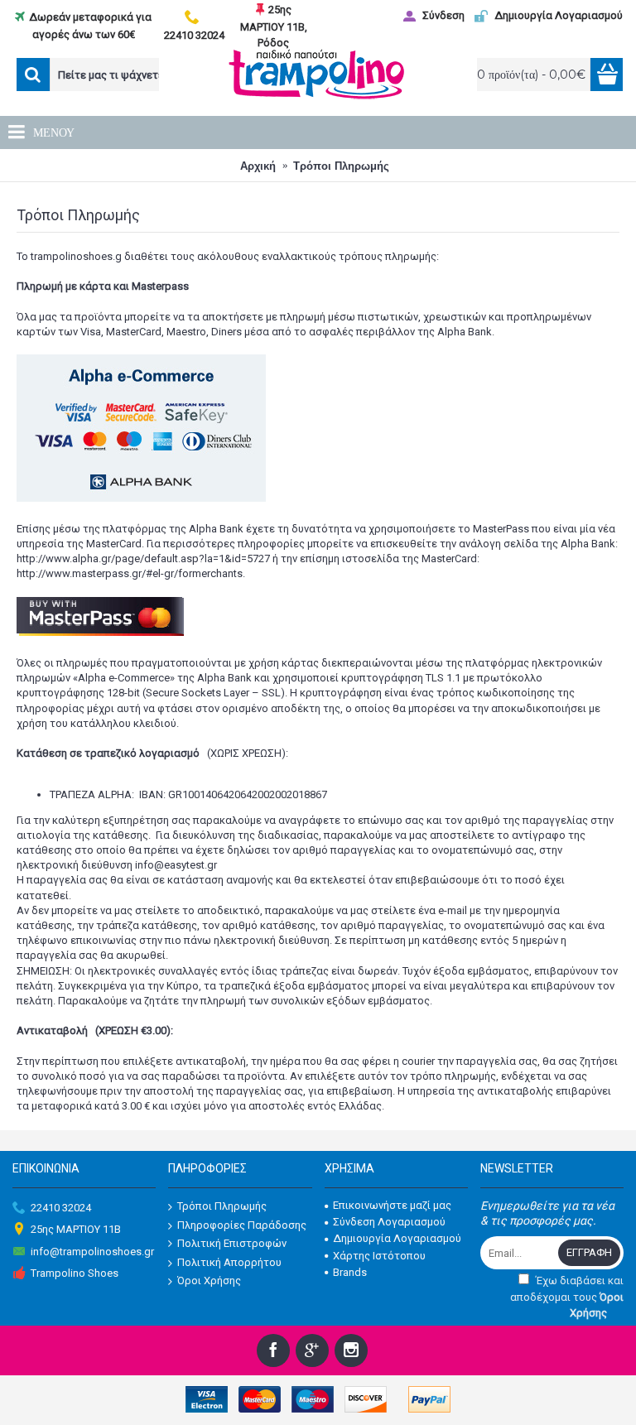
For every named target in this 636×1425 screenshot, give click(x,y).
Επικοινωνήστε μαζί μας (392, 1205)
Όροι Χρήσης (209, 1280)
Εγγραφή (589, 1252)
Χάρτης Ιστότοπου (379, 1255)
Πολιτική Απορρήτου (229, 1262)
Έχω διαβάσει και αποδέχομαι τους (567, 1296)
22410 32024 (61, 1207)
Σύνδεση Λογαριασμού (389, 1222)
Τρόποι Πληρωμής (222, 1206)
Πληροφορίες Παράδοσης (241, 1224)
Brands (350, 1272)
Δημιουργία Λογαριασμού (397, 1238)
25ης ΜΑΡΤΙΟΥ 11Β (76, 1229)
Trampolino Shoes (74, 1273)
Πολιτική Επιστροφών (232, 1243)
